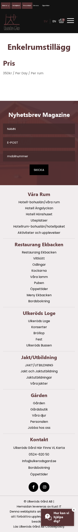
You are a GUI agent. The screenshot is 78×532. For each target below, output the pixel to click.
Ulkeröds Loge (39, 321)
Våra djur (39, 415)
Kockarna (39, 270)
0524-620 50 (39, 454)
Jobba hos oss (39, 427)
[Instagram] (44, 487)
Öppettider (45, 5)
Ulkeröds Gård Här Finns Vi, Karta (39, 447)
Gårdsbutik (39, 409)
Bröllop (39, 333)
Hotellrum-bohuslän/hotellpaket (39, 226)
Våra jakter (39, 383)
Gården (39, 403)
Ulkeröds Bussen (39, 345)
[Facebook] (33, 487)
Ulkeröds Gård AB (39, 501)
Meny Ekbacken (39, 295)
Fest (39, 339)
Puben (39, 283)
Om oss (36, 5)
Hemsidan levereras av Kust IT (39, 506)
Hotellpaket (16, 5)
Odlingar (39, 264)
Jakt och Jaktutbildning (39, 371)
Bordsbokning (39, 301)
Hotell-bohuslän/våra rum (39, 202)
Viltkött (39, 258)
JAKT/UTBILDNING (39, 365)
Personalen (39, 421)
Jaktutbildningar (39, 377)
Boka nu (4, 5)
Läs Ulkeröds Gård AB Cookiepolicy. (39, 526)
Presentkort (27, 5)
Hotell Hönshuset (39, 214)
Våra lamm (39, 277)
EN (54, 21)
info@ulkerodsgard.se (39, 461)
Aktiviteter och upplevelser (39, 232)
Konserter (39, 327)
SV (46, 21)
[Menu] (70, 21)
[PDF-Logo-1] (12, 22)
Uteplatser (39, 220)
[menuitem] (70, 20)
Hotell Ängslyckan (39, 208)
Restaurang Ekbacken (39, 252)
